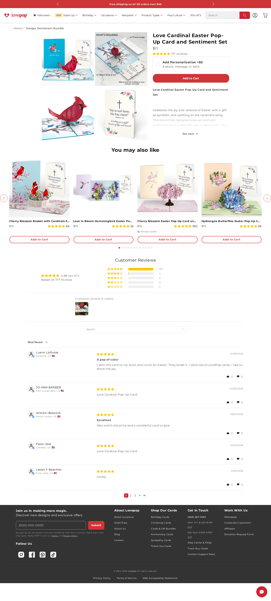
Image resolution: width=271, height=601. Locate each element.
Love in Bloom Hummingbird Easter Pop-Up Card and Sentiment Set (103, 221)
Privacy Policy (70, 536)
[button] (66, 15)
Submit (96, 525)
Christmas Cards (161, 522)
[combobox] (227, 15)
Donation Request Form (239, 534)
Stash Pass (120, 522)
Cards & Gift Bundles (163, 528)
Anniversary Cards (162, 534)
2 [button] (131, 495)
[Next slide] (267, 198)
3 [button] (135, 495)
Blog (117, 534)
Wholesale (230, 517)
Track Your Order (198, 548)
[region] (135, 379)
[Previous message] (58, 4)
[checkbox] (191, 64)
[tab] (119, 248)
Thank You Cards (161, 546)
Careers (119, 540)
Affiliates (229, 528)
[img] (105, 354)
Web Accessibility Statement (160, 578)
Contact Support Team (201, 554)
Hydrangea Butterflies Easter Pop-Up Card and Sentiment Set (231, 221)
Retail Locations (124, 517)
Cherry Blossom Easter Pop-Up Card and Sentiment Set (167, 221)
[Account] (255, 15)
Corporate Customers (237, 522)
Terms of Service (127, 578)
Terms (55, 536)
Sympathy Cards (161, 540)
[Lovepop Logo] (16, 15)
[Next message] (213, 4)
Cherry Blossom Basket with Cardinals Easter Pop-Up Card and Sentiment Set (39, 221)
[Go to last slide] (4, 198)
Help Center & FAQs (200, 542)
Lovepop (132, 571)
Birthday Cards (160, 517)
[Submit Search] (244, 15)
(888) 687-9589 (197, 517)
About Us (120, 528)
